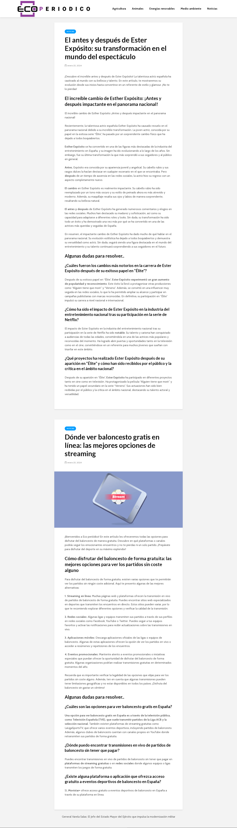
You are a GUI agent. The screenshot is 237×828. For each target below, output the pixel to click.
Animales (137, 8)
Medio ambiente (191, 8)
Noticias (212, 8)
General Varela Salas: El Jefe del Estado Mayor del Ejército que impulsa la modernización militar (118, 816)
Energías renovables (162, 8)
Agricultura (119, 8)
